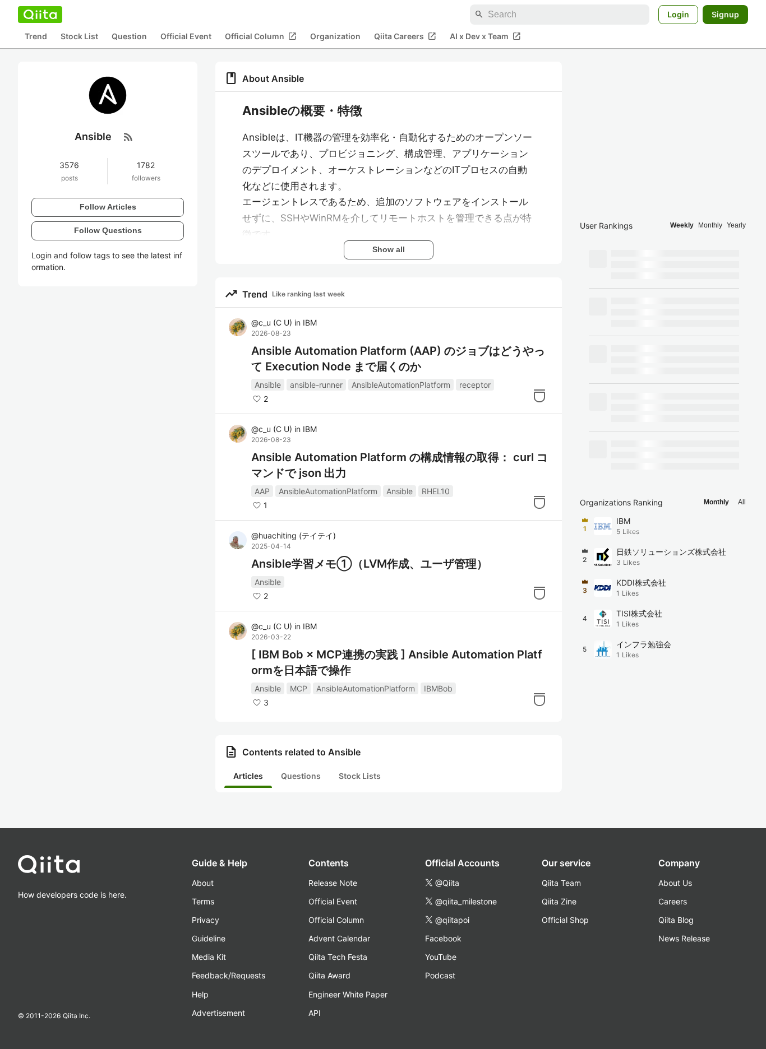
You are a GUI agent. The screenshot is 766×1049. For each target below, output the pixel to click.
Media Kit (209, 957)
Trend (36, 36)
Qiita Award (329, 975)
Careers (672, 901)
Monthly (710, 225)
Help (200, 994)
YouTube (440, 957)
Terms (203, 901)
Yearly (736, 225)
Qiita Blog (676, 920)
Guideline (208, 938)
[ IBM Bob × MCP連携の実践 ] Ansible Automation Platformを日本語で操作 (396, 662)
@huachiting (293, 535)
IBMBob (438, 688)
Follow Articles (108, 206)
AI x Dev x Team (485, 36)
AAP (262, 491)
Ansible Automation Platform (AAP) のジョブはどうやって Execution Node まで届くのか (398, 358)
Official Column (261, 36)
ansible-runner (316, 384)
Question (129, 36)
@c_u (271, 322)
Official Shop (565, 920)
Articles (248, 776)
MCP (298, 688)
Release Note (332, 883)
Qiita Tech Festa (337, 957)
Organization (335, 36)
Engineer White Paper (347, 994)
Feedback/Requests (228, 975)
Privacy (205, 920)
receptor (475, 384)
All (742, 502)
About (203, 883)
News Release (684, 938)
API (314, 1013)
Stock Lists (360, 776)
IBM (310, 322)
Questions (301, 776)
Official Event (185, 36)
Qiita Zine (559, 901)
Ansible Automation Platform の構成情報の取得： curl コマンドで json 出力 (399, 465)
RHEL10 (436, 491)
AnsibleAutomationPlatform (401, 384)
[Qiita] (40, 14)
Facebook (443, 938)
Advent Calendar (339, 938)
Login (678, 14)
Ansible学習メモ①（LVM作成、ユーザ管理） (369, 563)
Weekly (682, 225)
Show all (388, 249)
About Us (675, 883)
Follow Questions (108, 230)
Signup (725, 14)
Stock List (79, 36)
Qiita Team (561, 883)
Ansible (268, 384)
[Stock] (539, 396)
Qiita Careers (405, 36)
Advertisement (218, 1013)
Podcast (440, 975)
